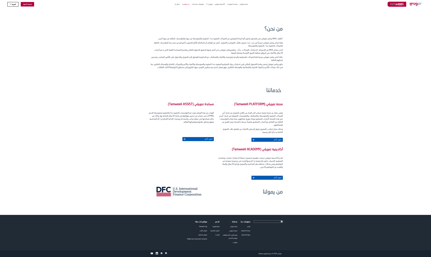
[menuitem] (244, 4)
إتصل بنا (217, 235)
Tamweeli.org (203, 226)
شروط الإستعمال (245, 235)
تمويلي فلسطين (202, 235)
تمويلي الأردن (203, 230)
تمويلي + (234, 242)
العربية (14, 4)
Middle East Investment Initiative (197, 239)
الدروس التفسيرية (214, 230)
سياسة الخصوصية (245, 230)
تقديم (248, 226)
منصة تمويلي (233, 226)
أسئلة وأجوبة (215, 226)
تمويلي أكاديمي (233, 238)
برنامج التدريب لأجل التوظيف (230, 235)
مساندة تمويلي (233, 231)
